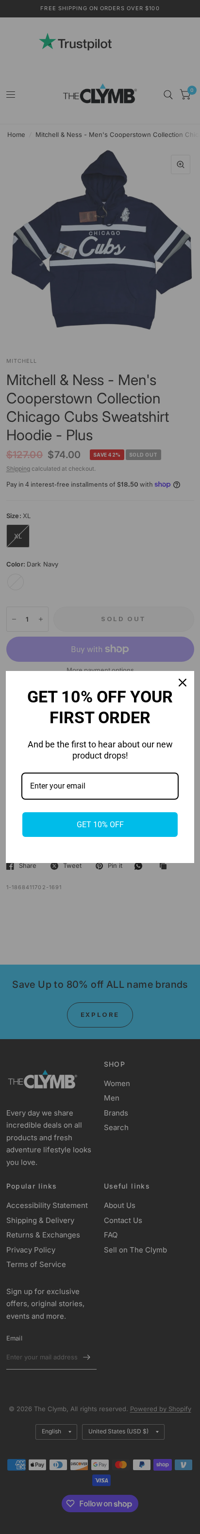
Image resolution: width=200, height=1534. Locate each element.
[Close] (182, 682)
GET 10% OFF (100, 824)
